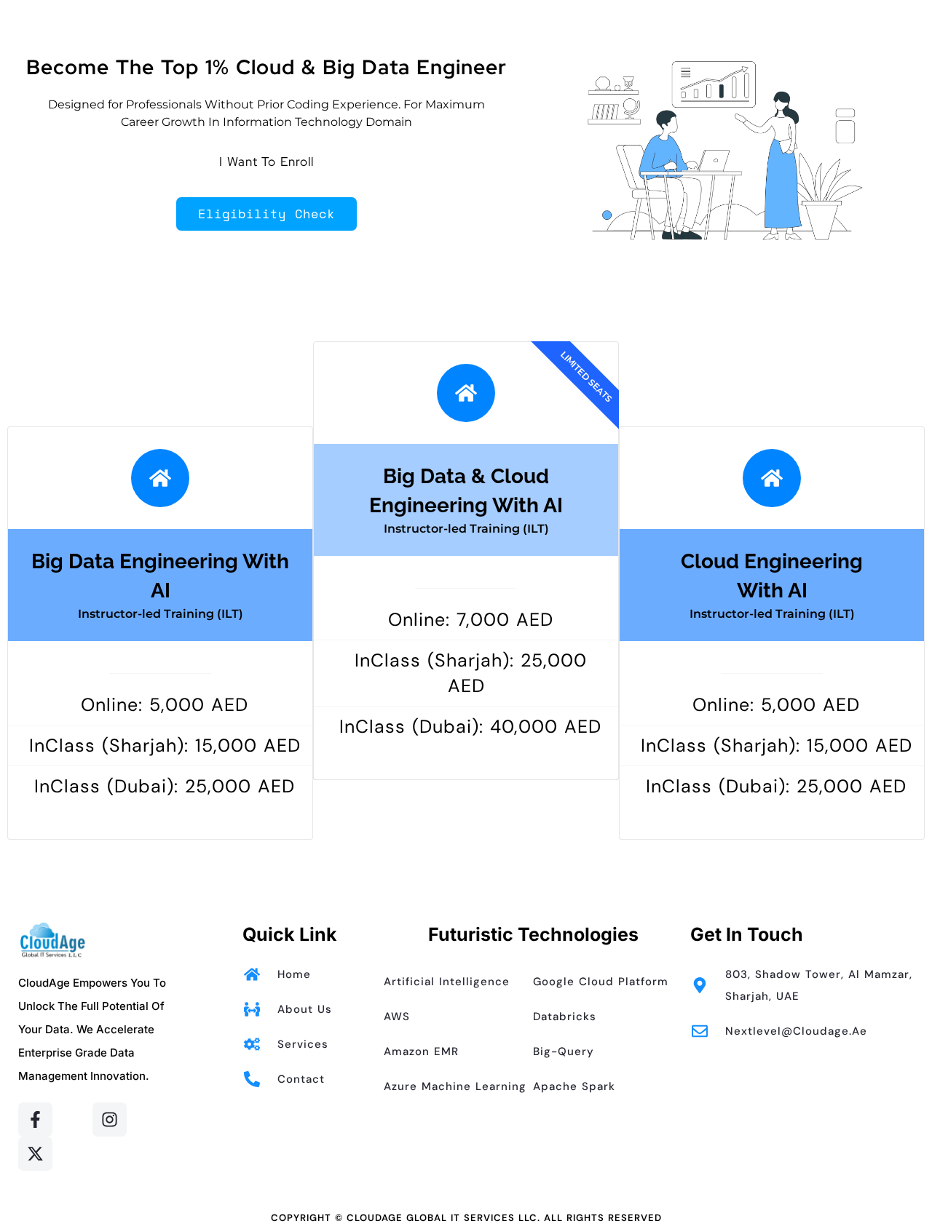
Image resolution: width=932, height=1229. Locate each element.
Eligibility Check (266, 213)
